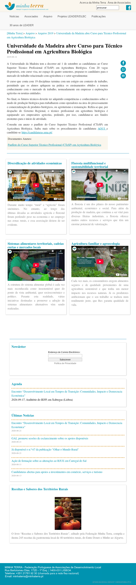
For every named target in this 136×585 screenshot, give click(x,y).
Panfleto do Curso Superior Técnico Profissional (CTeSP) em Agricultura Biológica (54, 145)
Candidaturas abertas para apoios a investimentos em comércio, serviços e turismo (57, 472)
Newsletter (19, 346)
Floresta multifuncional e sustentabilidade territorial (89, 165)
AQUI (102, 128)
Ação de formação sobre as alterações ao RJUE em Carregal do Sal (49, 461)
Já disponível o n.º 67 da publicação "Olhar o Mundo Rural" (45, 449)
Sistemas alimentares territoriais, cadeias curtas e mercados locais (36, 245)
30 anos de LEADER (22, 25)
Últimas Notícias (23, 415)
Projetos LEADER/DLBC (72, 16)
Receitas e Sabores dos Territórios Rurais (40, 489)
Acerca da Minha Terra (93, 2)
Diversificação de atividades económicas (35, 163)
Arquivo (47, 16)
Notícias (14, 16)
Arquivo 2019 (45, 33)
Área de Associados (119, 2)
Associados (31, 16)
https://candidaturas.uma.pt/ (37, 132)
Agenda (17, 384)
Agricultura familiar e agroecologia (95, 243)
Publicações (99, 16)
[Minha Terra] (14, 33)
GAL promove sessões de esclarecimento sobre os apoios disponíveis (50, 438)
